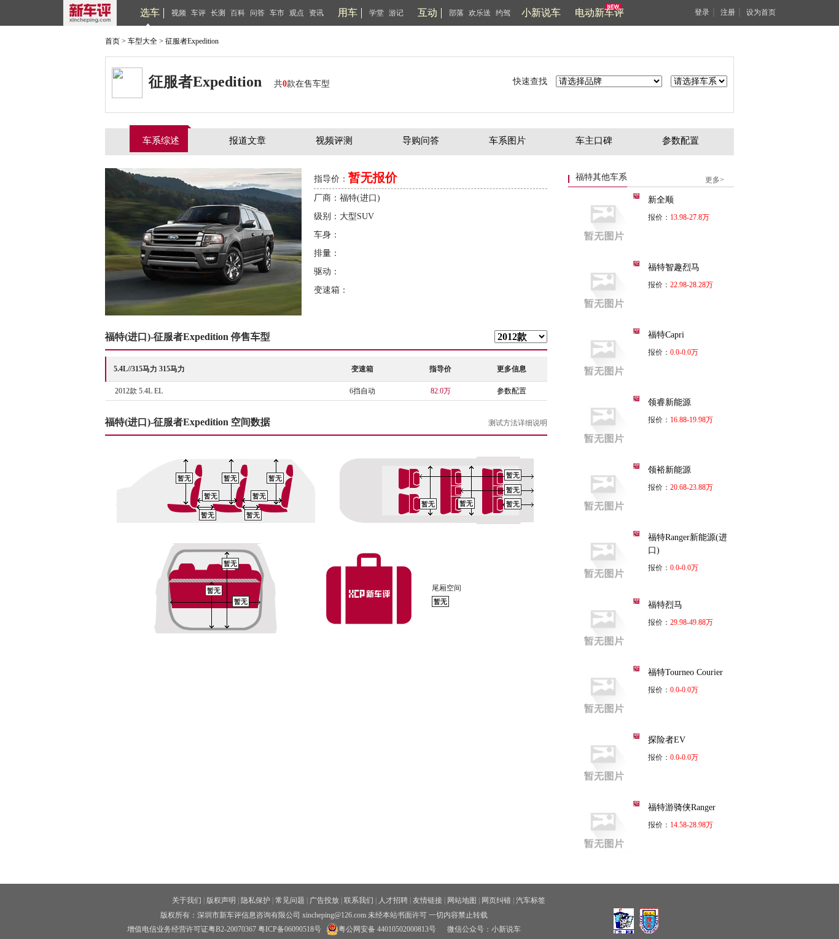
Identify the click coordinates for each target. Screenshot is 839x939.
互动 (427, 12)
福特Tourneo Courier (685, 672)
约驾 (503, 13)
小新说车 (541, 12)
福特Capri (666, 334)
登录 (702, 12)
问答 (257, 13)
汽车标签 (530, 900)
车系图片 (507, 140)
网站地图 (462, 900)
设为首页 (761, 12)
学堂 (376, 13)
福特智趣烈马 (674, 267)
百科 (237, 13)
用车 (347, 12)
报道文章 (247, 140)
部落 (456, 13)
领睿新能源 (669, 402)
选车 (150, 12)
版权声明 (221, 900)
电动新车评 (599, 12)
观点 (296, 13)
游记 (396, 13)
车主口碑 (594, 140)
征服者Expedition (192, 41)
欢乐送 (480, 13)
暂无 (184, 478)
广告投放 (324, 900)
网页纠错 (496, 900)
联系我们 (358, 900)
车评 (198, 13)
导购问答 (420, 140)
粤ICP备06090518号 (289, 929)
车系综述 (160, 140)
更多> (714, 180)
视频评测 (334, 140)
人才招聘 (393, 900)
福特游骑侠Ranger (682, 807)
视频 (178, 13)
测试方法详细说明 (517, 423)
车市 (277, 13)
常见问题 (290, 900)
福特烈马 (665, 604)
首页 (112, 41)
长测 (218, 13)
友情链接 (427, 900)
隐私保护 (255, 900)
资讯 (316, 13)
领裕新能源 (669, 469)
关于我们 (186, 900)
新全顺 (661, 199)
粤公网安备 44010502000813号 (387, 929)
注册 (727, 12)
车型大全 (142, 41)
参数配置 (680, 140)
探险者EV (666, 739)
